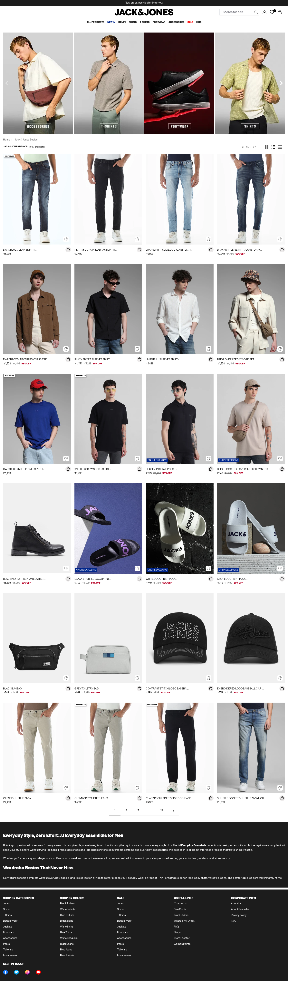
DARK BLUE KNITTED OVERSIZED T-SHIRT (23, 469)
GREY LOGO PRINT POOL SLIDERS (231, 579)
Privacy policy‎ (238, 915)
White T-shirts (67, 909)
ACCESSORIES (176, 22)
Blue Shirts (66, 932)
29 (161, 810)
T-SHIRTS (144, 22)
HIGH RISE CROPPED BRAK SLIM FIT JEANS (94, 250)
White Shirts (66, 927)
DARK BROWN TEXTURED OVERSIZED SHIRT (25, 360)
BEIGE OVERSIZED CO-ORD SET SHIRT (235, 360)
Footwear (8, 932)
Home (6, 140)
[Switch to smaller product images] (273, 147)
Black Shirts (66, 921)
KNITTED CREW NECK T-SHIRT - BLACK (92, 469)
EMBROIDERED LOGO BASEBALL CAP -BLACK (239, 689)
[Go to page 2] (173, 810)
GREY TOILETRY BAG (86, 689)
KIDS (198, 22)
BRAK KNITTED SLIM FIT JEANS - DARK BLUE (238, 250)
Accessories (10, 938)
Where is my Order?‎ (184, 921)
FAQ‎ (176, 927)
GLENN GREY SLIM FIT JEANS (91, 798)
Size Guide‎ (180, 909)
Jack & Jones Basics (26, 140)
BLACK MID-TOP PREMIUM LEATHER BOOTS (23, 579)
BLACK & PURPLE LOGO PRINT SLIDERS (91, 579)
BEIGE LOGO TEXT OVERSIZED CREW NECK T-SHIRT (243, 469)
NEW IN (111, 22)
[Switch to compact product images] (280, 147)
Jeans (6, 903)
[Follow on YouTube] (38, 972)
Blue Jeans (66, 949)
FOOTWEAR (159, 22)
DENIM (122, 22)
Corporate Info (182, 944)
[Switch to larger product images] (266, 147)
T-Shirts (7, 915)
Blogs (177, 932)
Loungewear (10, 955)
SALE (190, 22)
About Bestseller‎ (240, 909)
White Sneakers (69, 938)
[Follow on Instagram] (27, 972)
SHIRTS (133, 22)
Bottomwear (10, 921)
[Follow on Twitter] (16, 972)
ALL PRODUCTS (95, 22)
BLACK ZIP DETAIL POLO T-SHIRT (161, 469)
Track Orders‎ (181, 915)
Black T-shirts (67, 903)
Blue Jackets (67, 955)
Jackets (7, 927)
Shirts (6, 909)
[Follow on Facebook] (5, 972)
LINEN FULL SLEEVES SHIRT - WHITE (162, 360)
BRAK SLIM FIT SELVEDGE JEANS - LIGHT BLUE (169, 250)
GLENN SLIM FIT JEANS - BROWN (17, 799)
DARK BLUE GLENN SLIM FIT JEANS (19, 250)
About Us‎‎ (236, 903)
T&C (233, 921)
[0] (272, 12)
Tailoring (8, 949)
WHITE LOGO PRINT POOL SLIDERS (161, 579)
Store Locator (181, 938)
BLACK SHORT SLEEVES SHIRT (92, 359)
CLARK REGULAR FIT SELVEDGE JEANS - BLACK (169, 799)
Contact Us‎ (180, 903)
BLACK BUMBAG (12, 689)
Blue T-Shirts (67, 915)
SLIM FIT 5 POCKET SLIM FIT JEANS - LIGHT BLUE (241, 799)
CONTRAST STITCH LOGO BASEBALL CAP (167, 689)
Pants (6, 944)
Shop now (157, 3)
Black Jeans (67, 944)
